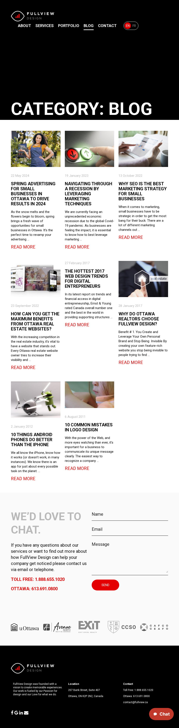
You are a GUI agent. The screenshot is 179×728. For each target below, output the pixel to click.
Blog (89, 25)
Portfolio (68, 25)
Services (44, 25)
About (24, 25)
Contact (107, 25)
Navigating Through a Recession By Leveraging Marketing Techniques (88, 193)
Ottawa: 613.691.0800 (34, 588)
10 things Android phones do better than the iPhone (31, 439)
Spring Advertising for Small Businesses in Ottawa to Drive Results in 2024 (33, 193)
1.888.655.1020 (143, 690)
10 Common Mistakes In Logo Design (89, 427)
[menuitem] (127, 25)
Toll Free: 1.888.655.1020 (38, 579)
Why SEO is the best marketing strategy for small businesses (143, 191)
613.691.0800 (141, 696)
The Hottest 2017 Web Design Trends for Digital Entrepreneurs (86, 279)
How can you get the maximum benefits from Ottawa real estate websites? (35, 321)
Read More (23, 247)
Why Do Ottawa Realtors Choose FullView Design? (139, 319)
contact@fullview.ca (135, 702)
